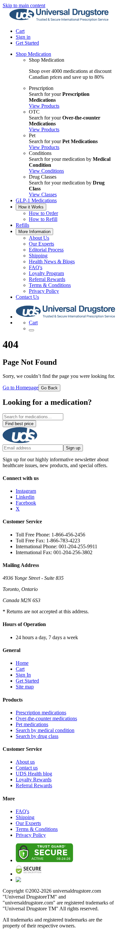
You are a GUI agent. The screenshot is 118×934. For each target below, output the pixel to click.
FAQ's (35, 267)
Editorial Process (46, 249)
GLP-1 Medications (36, 200)
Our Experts (41, 244)
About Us (39, 238)
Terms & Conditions (50, 285)
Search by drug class (37, 736)
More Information (34, 231)
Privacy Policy (44, 291)
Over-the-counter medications (46, 718)
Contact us (27, 768)
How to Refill (43, 219)
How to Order (43, 213)
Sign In (23, 675)
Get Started (27, 43)
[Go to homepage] (59, 20)
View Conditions (46, 171)
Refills (22, 225)
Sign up (73, 447)
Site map (25, 686)
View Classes (43, 194)
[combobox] (33, 416)
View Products (44, 106)
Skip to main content (24, 5)
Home (22, 663)
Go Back (49, 387)
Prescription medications (41, 712)
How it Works (31, 207)
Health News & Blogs (52, 261)
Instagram (26, 491)
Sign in (23, 37)
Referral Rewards (47, 279)
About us (25, 762)
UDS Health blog (34, 773)
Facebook (26, 503)
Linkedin (25, 497)
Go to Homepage (20, 387)
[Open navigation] (31, 330)
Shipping (38, 255)
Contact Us (27, 297)
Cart (20, 669)
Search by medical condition (45, 730)
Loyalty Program (46, 273)
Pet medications (32, 724)
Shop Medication (33, 54)
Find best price (19, 423)
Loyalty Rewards (33, 779)
